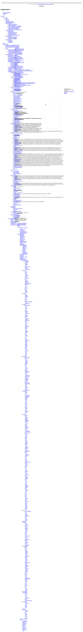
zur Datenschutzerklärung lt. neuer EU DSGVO (45, 4)
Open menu (3, 16)
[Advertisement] (39, 99)
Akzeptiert (41, 6)
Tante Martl (18, 90)
